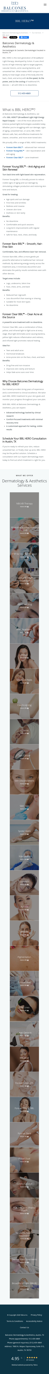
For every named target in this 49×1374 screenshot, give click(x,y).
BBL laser (6, 35)
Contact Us (24, 1327)
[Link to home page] (19, 6)
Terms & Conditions (15, 1321)
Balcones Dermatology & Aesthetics (15, 33)
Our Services (36, 33)
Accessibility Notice (34, 1321)
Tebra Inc (24, 1315)
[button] (45, 5)
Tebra (35, 1365)
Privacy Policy (36, 1315)
